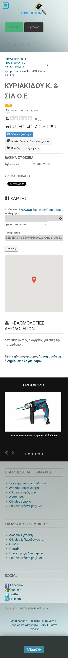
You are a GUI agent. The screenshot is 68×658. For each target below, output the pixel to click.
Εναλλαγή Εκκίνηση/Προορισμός (41, 210)
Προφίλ (14, 549)
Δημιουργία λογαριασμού (24, 361)
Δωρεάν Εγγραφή (21, 535)
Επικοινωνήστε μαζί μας (26, 506)
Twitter (14, 594)
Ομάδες (14, 544)
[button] (34, 280)
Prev (7, 452)
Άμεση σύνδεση (50, 356)
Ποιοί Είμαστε (48, 625)
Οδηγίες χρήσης (20, 501)
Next (12, 452)
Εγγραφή (34, 27)
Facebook (16, 585)
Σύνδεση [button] (14, 27)
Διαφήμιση (16, 497)
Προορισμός (12, 232)
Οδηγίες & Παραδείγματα (26, 539)
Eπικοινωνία (48, 621)
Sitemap (34, 621)
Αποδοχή (34, 650)
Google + (15, 590)
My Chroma (41, 608)
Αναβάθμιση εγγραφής (24, 488)
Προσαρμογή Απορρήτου (26, 553)
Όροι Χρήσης (19, 621)
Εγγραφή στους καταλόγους (28, 483)
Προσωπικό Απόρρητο (24, 625)
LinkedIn (15, 599)
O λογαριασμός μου (22, 492)
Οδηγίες (11, 248)
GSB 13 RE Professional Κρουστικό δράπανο (34, 435)
